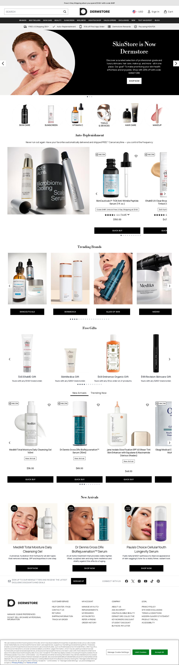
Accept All (159, 652)
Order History (89, 622)
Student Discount (121, 622)
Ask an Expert (119, 610)
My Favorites (88, 616)
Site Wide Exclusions (152, 610)
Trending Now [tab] (99, 392)
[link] (153, 11)
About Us (116, 606)
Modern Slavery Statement (155, 616)
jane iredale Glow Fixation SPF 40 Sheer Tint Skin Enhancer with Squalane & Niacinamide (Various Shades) (129, 452)
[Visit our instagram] (139, 581)
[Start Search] (64, 12)
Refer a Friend (89, 619)
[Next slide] (176, 63)
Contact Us (58, 610)
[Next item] (169, 443)
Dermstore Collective (123, 616)
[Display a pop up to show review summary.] (128, 215)
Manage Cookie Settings (118, 652)
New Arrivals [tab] (79, 392)
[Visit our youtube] (145, 581)
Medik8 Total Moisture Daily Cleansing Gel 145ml (30, 451)
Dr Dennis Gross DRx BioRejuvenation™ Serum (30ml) (79, 451)
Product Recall (150, 619)
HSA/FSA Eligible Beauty (123, 613)
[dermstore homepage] (94, 11)
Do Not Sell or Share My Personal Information (24, 618)
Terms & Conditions (152, 613)
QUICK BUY (117, 230)
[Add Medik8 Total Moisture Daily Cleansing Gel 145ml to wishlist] (49, 405)
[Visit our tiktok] (152, 581)
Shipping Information (62, 616)
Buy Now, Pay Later (121, 625)
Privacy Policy (149, 606)
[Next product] (165, 194)
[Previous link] (9, 286)
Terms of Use (31, 663)
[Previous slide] (3, 63)
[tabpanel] (89, 443)
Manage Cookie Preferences (21, 614)
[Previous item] (9, 443)
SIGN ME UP (78, 581)
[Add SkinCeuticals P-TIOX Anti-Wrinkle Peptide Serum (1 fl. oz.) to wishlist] (136, 156)
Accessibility (148, 622)
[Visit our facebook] (126, 581)
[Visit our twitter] (133, 581)
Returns (56, 613)
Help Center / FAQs (61, 606)
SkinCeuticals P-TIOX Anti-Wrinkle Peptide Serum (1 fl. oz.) (117, 202)
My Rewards (88, 613)
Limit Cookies (141, 652)
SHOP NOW (134, 81)
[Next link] (169, 286)
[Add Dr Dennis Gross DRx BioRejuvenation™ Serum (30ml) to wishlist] (98, 405)
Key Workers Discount (123, 619)
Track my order (60, 619)
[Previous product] (96, 194)
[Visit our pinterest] (158, 581)
